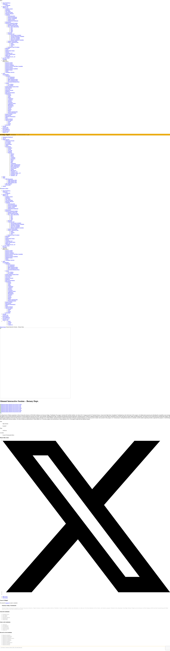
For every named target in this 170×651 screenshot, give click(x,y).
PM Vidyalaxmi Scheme (13, 25)
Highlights (7, 48)
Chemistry (10, 107)
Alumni (4, 186)
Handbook (7, 91)
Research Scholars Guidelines (11, 68)
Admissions (7, 75)
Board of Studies (8, 114)
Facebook (10, 147)
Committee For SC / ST (10, 56)
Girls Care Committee (15, 38)
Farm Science (13, 168)
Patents (6, 71)
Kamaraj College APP (12, 24)
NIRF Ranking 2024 (12, 182)
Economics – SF (14, 174)
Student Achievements (12, 41)
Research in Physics (6, 644)
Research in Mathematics (7, 636)
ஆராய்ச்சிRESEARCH (5, 61)
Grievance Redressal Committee (17, 36)
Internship (10, 32)
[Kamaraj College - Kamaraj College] (4, 188)
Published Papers (8, 69)
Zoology (10, 109)
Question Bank (8, 144)
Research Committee (9, 65)
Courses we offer (6, 627)
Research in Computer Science (8, 638)
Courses (9, 322)
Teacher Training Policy (10, 54)
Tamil (9, 96)
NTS (9, 122)
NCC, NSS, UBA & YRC (13, 26)
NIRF (4, 177)
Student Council (11, 19)
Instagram (10, 152)
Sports (12, 43)
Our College (7, 11)
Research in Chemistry (7, 639)
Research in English (6, 643)
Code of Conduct (9, 120)
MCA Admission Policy (13, 80)
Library (6, 145)
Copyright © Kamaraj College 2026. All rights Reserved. (11, 647)
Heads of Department (12, 17)
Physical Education (12, 113)
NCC (12, 28)
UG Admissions (11, 77)
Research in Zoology (6, 635)
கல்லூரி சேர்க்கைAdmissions (6, 3)
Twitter (9, 149)
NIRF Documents (9, 179)
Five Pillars (5, 616)
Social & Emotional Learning (11, 23)
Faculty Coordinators (12, 18)
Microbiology (11, 105)
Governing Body (11, 16)
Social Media (8, 146)
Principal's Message (6, 617)
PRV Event (5, 596)
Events (9, 323)
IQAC (4, 176)
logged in (7, 603)
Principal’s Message (9, 13)
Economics (10, 102)
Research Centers (9, 62)
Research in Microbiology (7, 642)
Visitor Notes (5, 619)
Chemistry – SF (14, 175)
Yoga (12, 45)
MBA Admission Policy (13, 79)
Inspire (9, 123)
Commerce (10, 99)
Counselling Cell (8, 53)
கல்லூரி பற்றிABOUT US (5, 7)
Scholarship (7, 5)
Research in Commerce (7, 640)
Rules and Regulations (10, 92)
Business (10, 101)
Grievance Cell (11, 34)
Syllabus (7, 83)
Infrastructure (8, 22)
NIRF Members (8, 183)
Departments (8, 93)
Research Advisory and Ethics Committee (14, 66)
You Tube (10, 150)
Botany (9, 110)
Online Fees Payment (9, 140)
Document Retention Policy (14, 81)
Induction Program (9, 90)
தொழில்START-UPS (5, 127)
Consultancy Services (9, 72)
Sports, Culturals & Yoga (13, 42)
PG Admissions (11, 78)
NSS (12, 29)
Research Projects (9, 67)
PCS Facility (8, 185)
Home (9, 321)
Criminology (10, 98)
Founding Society (9, 8)
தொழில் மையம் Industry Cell (6, 131)
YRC (12, 31)
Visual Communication (13, 111)
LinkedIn (10, 151)
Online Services (6, 139)
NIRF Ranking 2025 (12, 181)
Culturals (12, 44)
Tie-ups (6, 49)
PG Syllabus (10, 85)
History (9, 97)
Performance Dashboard (13, 20)
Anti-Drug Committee (15, 37)
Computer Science (12, 103)
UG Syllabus (10, 84)
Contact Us (10, 324)
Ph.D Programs (8, 87)
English (9, 95)
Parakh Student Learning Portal (11, 86)
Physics (9, 108)
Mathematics (10, 104)
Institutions (7, 10)
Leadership (7, 14)
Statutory (7, 51)
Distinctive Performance (10, 116)
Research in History (6, 641)
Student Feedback (9, 118)
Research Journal (8, 63)
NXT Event (5, 597)
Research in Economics (7, 637)
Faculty (9, 121)
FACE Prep (7, 89)
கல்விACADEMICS (6, 74)
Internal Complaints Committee (17, 39)
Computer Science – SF (16, 173)
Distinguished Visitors (10, 50)
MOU (6, 117)
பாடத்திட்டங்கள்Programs (6, 58)
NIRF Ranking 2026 (12, 180)
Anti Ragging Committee (16, 35)
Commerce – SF (14, 171)
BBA (12, 162)
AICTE (4, 138)
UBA (12, 30)
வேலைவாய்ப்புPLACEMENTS (6, 129)
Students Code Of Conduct (13, 47)
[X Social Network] (86, 591)
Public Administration (15, 165)
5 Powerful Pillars (9, 12)
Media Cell (7, 55)
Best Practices (8, 115)
